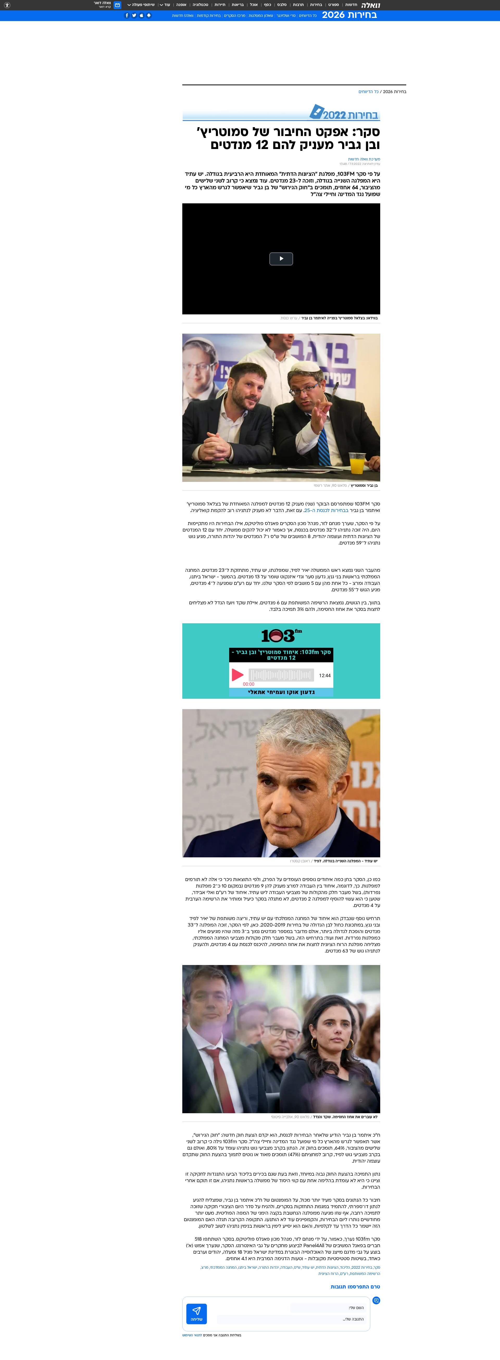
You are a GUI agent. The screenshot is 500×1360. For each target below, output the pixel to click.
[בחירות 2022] (281, 112)
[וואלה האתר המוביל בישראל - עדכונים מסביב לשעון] (370, 5)
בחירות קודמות (209, 16)
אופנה (181, 5)
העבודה (286, 1268)
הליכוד (345, 1268)
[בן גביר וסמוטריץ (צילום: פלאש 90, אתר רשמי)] (281, 412)
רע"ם (344, 1274)
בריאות (238, 5)
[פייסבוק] (127, 15)
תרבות (298, 5)
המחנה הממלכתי (223, 1268)
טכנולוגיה (200, 5)
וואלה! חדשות (182, 16)
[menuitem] (348, 5)
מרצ (204, 1268)
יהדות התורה (269, 1268)
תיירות (220, 5)
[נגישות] (7, 5)
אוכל (254, 5)
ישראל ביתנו (247, 1268)
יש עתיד (308, 1268)
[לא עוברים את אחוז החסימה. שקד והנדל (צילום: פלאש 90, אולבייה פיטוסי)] (281, 1043)
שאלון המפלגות (261, 16)
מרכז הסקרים (234, 16)
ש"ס (297, 1268)
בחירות (316, 5)
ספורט (333, 5)
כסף (267, 5)
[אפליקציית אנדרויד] (149, 15)
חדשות (351, 5)
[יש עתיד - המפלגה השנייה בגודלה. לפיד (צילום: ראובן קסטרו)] (281, 787)
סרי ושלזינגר (286, 16)
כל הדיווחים (308, 16)
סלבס (282, 5)
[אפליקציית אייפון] (141, 15)
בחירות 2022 (362, 1268)
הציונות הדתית (327, 1268)
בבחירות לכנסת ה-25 (326, 510)
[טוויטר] (134, 15)
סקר (377, 1268)
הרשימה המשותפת (365, 1274)
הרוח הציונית (328, 1274)
